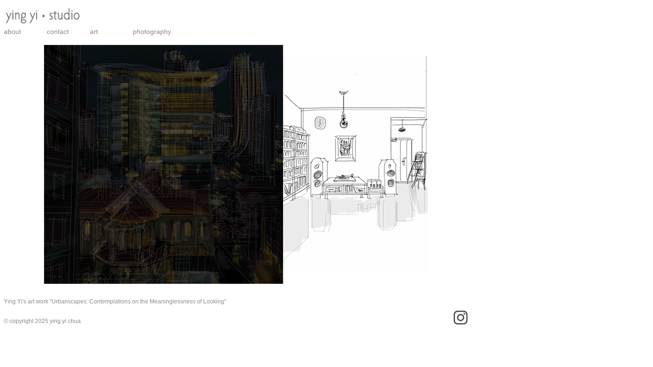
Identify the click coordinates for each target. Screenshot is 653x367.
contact (58, 31)
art (94, 31)
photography (152, 31)
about (12, 31)
